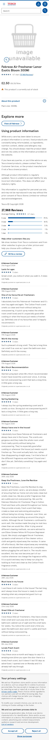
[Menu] (4, 4)
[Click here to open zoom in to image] (6, 59)
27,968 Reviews (26, 74)
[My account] (38, 4)
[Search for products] (44, 10)
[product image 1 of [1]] (24, 42)
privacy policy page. (9, 691)
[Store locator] (44, 4)
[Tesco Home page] (12, 4)
